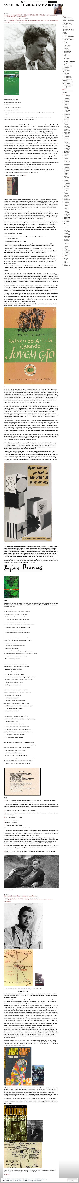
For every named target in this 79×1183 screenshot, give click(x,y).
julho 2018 (66, 102)
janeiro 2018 (66, 111)
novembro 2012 (67, 201)
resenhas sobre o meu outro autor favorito (18, 898)
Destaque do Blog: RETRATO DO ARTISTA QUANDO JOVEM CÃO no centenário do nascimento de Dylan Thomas (31, 15)
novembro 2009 (67, 252)
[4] (55, 143)
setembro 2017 (67, 117)
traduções (66, 87)
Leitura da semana (68, 60)
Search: (64, 89)
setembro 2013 (67, 186)
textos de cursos (67, 86)
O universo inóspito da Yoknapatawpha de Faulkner (21, 896)
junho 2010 (66, 243)
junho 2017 (66, 121)
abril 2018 (66, 107)
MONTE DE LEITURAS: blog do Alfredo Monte (33, 5)
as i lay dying (9, 899)
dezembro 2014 (67, 164)
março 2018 (66, 108)
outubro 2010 (66, 237)
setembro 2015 (67, 151)
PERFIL (65, 33)
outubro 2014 (66, 167)
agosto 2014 (66, 170)
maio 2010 (66, 245)
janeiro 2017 (66, 129)
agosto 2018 (66, 101)
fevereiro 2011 (67, 231)
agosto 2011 (66, 223)
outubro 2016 (66, 133)
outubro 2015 (66, 149)
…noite (65, 42)
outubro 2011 (66, 220)
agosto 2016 (66, 136)
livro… (65, 64)
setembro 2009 (67, 253)
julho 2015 (66, 154)
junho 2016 (66, 138)
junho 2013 (66, 190)
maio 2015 (66, 157)
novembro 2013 (67, 183)
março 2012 (66, 212)
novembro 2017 (67, 114)
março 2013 (66, 195)
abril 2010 (66, 246)
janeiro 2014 (66, 180)
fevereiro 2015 (67, 161)
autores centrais (67, 45)
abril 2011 (66, 228)
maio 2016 (66, 139)
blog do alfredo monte (11, 20)
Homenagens (66, 58)
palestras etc (66, 73)
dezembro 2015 (67, 146)
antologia (66, 43)
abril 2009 (66, 255)
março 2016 (66, 142)
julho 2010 (66, 242)
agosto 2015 (66, 152)
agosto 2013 (66, 187)
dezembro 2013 (67, 182)
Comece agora (53, 1)
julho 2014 (66, 171)
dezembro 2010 (67, 234)
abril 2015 (66, 158)
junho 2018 (66, 104)
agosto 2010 (66, 240)
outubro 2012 (66, 202)
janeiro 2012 (66, 215)
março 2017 (66, 126)
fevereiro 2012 (67, 214)
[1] (4, 128)
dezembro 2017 (67, 113)
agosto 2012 (66, 205)
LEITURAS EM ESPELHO (69, 61)
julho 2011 (66, 224)
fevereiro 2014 (67, 179)
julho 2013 (66, 189)
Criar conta (66, 258)
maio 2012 (66, 209)
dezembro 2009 (67, 250)
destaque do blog (13, 18)
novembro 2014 (67, 165)
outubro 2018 (66, 98)
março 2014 (66, 177)
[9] (50, 290)
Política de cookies (38, 1180)
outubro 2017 (66, 116)
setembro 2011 (67, 221)
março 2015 (66, 160)
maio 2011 (66, 227)
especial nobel (67, 46)
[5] (9, 160)
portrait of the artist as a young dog (16, 22)
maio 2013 (66, 192)
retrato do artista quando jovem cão (33, 22)
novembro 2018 (67, 97)
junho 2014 (66, 173)
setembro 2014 (67, 168)
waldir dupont (42, 899)
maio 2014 (66, 174)
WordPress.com (67, 265)
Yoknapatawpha (7, 901)
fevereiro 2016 (67, 143)
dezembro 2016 (67, 130)
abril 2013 (66, 193)
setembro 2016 (67, 135)
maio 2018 (66, 105)
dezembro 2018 (67, 95)
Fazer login (66, 259)
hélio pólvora (52, 20)
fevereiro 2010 (67, 249)
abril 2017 (66, 124)
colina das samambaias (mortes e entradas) (26, 20)
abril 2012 (66, 211)
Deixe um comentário (8, 890)
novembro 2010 (67, 236)
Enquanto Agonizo (28, 899)
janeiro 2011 (66, 233)
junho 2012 (66, 208)
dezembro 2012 (67, 199)
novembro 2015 (67, 148)
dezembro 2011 (67, 217)
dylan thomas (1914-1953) (43, 20)
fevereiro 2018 (67, 110)
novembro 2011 (67, 218)
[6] (25, 175)
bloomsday (66, 48)
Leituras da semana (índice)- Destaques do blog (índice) (67, 25)
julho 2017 (66, 120)
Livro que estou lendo (68, 63)
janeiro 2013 (66, 198)
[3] (53, 140)
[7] (35, 201)
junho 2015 (66, 155)
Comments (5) (7, 1174)
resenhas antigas (67, 76)
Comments (67, 262)
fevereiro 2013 (67, 196)
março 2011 (66, 230)
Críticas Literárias (67, 51)
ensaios (65, 54)
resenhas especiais (68, 77)
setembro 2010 (67, 239)
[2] (33, 138)
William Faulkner (49, 899)
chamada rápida (67, 49)
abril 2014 (66, 176)
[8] (55, 202)
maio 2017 (66, 123)
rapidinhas (66, 74)
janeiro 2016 (66, 145)
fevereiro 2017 (67, 127)
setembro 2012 (67, 204)
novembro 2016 (67, 132)
